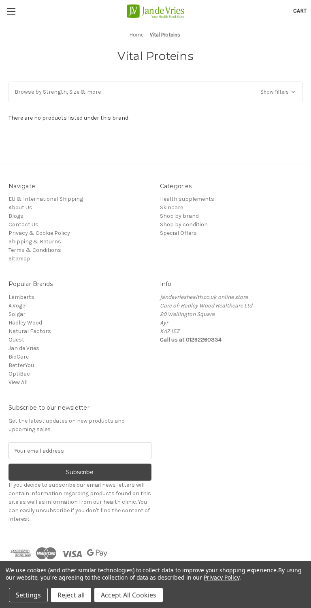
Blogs (16, 216)
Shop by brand (179, 216)
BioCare (19, 356)
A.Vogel (18, 305)
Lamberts (21, 297)
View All (18, 382)
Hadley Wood (25, 322)
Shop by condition (184, 224)
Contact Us (23, 224)
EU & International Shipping (46, 199)
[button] (155, 92)
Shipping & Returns (35, 241)
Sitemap (19, 258)
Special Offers (178, 233)
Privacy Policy (221, 577)
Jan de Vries (24, 348)
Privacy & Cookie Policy (39, 233)
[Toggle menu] (11, 11)
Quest (16, 339)
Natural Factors (30, 331)
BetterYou (21, 365)
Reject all (71, 595)
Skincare (171, 207)
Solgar (17, 314)
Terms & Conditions (35, 250)
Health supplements (187, 199)
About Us (20, 207)
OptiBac (19, 373)
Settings (28, 595)
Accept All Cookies (128, 595)
